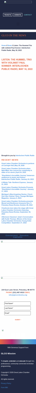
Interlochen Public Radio (25, 155)
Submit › (18, 320)
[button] (18, 24)
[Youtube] (23, 19)
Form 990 (4, 387)
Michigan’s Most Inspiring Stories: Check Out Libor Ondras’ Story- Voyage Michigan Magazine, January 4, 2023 (17, 196)
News (10, 45)
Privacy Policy (6, 383)
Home (4, 45)
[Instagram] (18, 19)
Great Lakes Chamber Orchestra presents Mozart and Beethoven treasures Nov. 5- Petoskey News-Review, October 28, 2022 (17, 203)
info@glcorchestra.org (18, 295)
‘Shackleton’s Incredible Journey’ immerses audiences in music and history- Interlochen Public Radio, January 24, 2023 (18, 177)
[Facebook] (13, 19)
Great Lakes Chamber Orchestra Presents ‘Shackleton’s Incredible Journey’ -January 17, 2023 (18, 189)
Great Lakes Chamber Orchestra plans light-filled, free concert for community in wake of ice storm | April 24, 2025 (17, 170)
